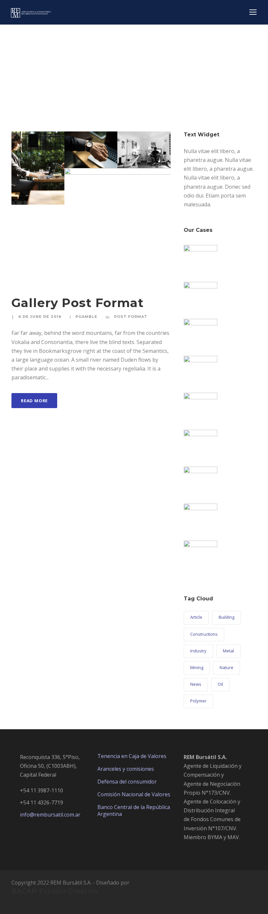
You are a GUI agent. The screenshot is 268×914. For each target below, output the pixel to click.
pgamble (86, 316)
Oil (220, 684)
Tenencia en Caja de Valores (131, 756)
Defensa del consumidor (127, 781)
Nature (226, 667)
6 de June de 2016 (39, 316)
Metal (228, 651)
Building (226, 617)
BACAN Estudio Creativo (54, 891)
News (195, 684)
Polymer (198, 701)
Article (196, 617)
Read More (34, 401)
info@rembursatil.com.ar (50, 814)
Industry (198, 651)
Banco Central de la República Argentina (133, 810)
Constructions (204, 634)
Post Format (130, 316)
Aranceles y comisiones (125, 768)
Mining (196, 667)
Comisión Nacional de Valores (133, 794)
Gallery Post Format (77, 302)
